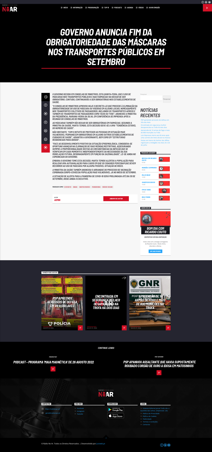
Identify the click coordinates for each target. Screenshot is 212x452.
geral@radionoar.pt (52, 413)
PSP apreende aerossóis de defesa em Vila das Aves (62, 302)
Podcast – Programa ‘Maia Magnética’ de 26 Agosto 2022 (53, 362)
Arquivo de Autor (116, 199)
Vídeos (141, 7)
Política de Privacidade (151, 413)
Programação (93, 7)
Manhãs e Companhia (149, 168)
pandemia (96, 187)
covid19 (67, 187)
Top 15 (106, 7)
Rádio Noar (108, 187)
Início (65, 7)
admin (57, 199)
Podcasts (118, 7)
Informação (77, 7)
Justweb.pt (100, 443)
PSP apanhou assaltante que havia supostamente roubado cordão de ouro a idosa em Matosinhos (159, 364)
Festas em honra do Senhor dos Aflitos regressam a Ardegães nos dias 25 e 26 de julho (155, 142)
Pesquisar (143, 94)
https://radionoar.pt (52, 409)
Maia (75, 187)
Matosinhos (85, 187)
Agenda (130, 7)
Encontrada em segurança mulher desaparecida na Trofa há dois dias (106, 302)
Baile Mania (146, 197)
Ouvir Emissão (154, 7)
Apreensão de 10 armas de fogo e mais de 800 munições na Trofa (150, 302)
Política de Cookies (149, 416)
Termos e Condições (150, 422)
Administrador (48, 327)
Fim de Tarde (146, 190)
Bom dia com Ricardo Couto (149, 159)
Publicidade (147, 419)
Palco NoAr (146, 175)
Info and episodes (155, 251)
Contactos (146, 424)
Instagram (80, 411)
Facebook (80, 408)
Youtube (80, 414)
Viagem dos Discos (148, 182)
